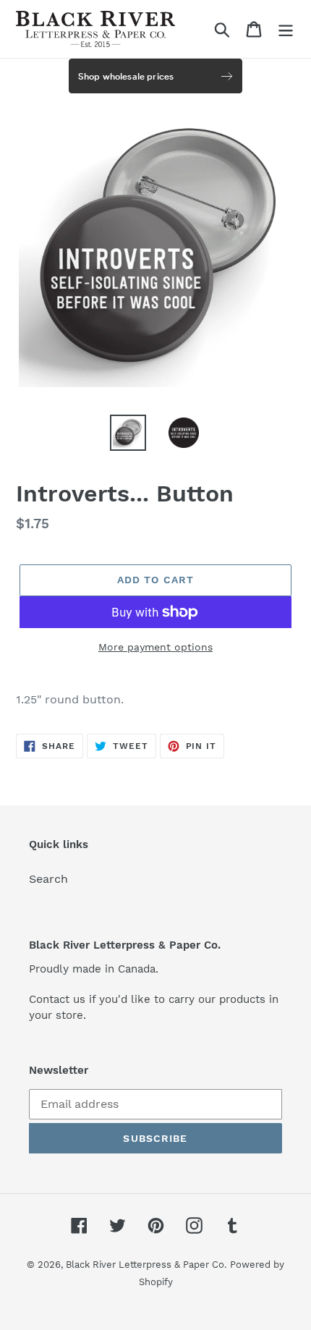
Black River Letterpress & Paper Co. (146, 1264)
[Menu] (286, 29)
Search (48, 879)
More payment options (155, 647)
